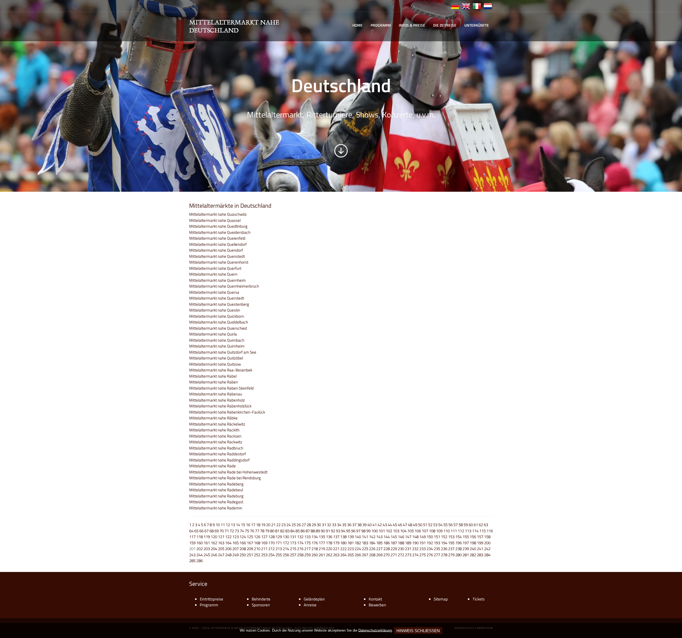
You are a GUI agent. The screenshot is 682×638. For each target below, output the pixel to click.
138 (343, 537)
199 (480, 543)
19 (263, 525)
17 (253, 525)
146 (401, 537)
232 (415, 549)
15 (243, 525)
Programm (381, 25)
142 (372, 537)
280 (458, 555)
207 (235, 549)
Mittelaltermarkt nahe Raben (213, 382)
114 (475, 531)
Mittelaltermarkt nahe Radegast (216, 502)
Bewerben (377, 605)
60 (471, 525)
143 (379, 537)
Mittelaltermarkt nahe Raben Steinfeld (221, 388)
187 (394, 543)
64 (191, 531)
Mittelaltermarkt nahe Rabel (213, 376)
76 (252, 531)
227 (379, 549)
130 (286, 537)
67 (206, 531)
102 (389, 531)
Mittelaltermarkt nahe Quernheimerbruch (224, 286)
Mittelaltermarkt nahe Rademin (215, 508)
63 (486, 525)
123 (235, 537)
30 (319, 525)
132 (300, 537)
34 (339, 525)
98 (363, 531)
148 (415, 537)
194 (444, 543)
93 (338, 531)
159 (192, 543)
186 (386, 543)
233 (422, 549)
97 (358, 531)
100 (374, 531)
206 (228, 549)
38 (359, 525)
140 (358, 537)
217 (307, 549)
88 (313, 531)
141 (365, 537)
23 (283, 525)
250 (242, 555)
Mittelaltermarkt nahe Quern (213, 274)
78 (262, 531)
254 (271, 555)
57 (455, 525)
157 (480, 537)
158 (487, 537)
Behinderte (261, 599)
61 (476, 525)
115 (482, 531)
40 (369, 525)
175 (307, 543)
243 (192, 555)
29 (314, 525)
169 (264, 543)
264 (343, 555)
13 (233, 525)
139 (350, 537)
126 (257, 537)
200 (487, 543)
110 (446, 531)
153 (451, 537)
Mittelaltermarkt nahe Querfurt (215, 268)
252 (257, 555)
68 (211, 531)
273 (408, 555)
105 (410, 531)
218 (314, 549)
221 (336, 549)
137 (336, 537)
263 (336, 555)
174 (300, 543)
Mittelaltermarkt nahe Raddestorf (217, 454)
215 (293, 549)
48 (410, 525)
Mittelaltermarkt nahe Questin (214, 310)
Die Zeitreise (444, 25)
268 (372, 555)
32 (329, 525)
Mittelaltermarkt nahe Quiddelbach (218, 322)
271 (394, 555)
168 (257, 543)
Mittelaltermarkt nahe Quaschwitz (218, 214)
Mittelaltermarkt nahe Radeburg (216, 496)
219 (322, 549)
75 (247, 531)
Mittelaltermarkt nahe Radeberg (216, 484)
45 (395, 525)
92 (333, 531)
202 (199, 549)
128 (271, 537)
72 (232, 531)
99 (368, 531)
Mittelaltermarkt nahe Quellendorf (218, 244)
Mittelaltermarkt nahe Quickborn (216, 316)
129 (278, 537)
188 (401, 543)
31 (324, 525)
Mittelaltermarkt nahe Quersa (214, 292)
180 (343, 543)
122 (228, 537)
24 (288, 525)
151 (437, 537)
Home (357, 25)
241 (480, 549)
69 (216, 531)
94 (343, 531)
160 (199, 543)
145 (394, 537)
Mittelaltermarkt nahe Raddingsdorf (219, 460)
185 (379, 543)
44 (390, 525)
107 (425, 531)
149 (422, 537)
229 (394, 549)
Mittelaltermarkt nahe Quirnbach (216, 340)
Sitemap (441, 599)
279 (451, 555)
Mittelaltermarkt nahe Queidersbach (219, 232)
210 (257, 549)
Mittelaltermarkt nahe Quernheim (217, 280)
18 (258, 525)
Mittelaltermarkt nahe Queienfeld (217, 238)
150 (430, 537)
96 (353, 531)
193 (437, 543)
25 (293, 525)
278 (444, 555)
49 (415, 525)
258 (300, 555)
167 (250, 543)
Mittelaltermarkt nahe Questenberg (219, 304)
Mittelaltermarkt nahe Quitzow (215, 364)
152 (444, 537)
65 (196, 531)
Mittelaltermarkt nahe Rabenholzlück (220, 406)
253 (264, 555)
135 (322, 537)
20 (268, 525)
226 (372, 549)
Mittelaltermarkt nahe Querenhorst (218, 262)
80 (272, 531)
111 (453, 531)
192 (430, 543)
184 (372, 543)
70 (222, 531)
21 (273, 525)
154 (458, 537)
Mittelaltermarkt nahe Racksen (215, 436)
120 (214, 537)
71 (227, 531)
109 (439, 531)
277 (437, 555)
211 (264, 549)
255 (278, 555)
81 (277, 531)
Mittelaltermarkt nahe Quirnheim (217, 346)
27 (304, 525)
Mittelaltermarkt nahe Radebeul (216, 490)
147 (408, 537)
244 (199, 555)
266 (358, 555)
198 (473, 543)
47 (405, 525)
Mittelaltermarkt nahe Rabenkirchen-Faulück (227, 412)
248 (228, 555)
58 (460, 525)
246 (214, 555)
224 (358, 549)
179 (336, 543)
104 (403, 531)
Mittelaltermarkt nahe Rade (212, 466)
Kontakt (375, 599)
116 (489, 531)
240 (473, 549)
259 (307, 555)
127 (264, 537)
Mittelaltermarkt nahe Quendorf (216, 250)
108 (432, 531)
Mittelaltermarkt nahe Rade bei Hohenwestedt (228, 472)
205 (221, 549)
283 (480, 555)
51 (425, 525)
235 (437, 549)
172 (286, 543)
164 (228, 543)
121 (221, 537)
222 (343, 549)
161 (207, 543)
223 (350, 549)
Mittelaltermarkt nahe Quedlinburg (218, 226)
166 (242, 543)
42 (379, 525)
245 (207, 555)
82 (282, 531)
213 (278, 549)
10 (218, 525)
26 (299, 525)
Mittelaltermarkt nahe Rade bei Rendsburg (225, 478)
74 (242, 531)
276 (430, 555)
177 (322, 543)
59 (466, 525)
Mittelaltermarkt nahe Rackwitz (215, 442)
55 (445, 525)
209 (250, 549)
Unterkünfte (476, 25)
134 (314, 537)
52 (430, 525)
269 (379, 555)
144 (386, 537)
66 (201, 531)
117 (192, 537)
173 (293, 543)
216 (300, 549)
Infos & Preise (412, 25)
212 (271, 549)
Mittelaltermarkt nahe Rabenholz (217, 400)
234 (430, 549)
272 (401, 555)
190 (415, 543)
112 (461, 531)
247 (221, 555)
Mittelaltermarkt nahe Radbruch (216, 448)
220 (329, 549)
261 (322, 555)
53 (435, 525)
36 (349, 525)
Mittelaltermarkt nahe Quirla (213, 334)
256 (286, 555)
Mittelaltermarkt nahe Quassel (215, 220)
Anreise (310, 605)
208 (242, 549)
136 (329, 537)
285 (192, 561)
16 (248, 525)
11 (223, 525)
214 (286, 549)
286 (199, 561)
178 (329, 543)
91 (328, 531)
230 (401, 549)
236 (444, 549)
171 (278, 543)
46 (400, 525)
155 (465, 537)
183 (365, 543)
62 (481, 525)
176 (314, 543)
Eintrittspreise (211, 599)
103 (396, 531)
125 (250, 537)
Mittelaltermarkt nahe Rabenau (215, 394)
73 (237, 531)
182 (358, 543)
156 (473, 537)
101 (382, 531)
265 (350, 555)
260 (314, 555)
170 (271, 543)
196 (458, 543)
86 (303, 531)
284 (487, 555)
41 (374, 525)
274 (415, 555)
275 (422, 555)
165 (235, 543)
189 (408, 543)
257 (293, 555)
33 (334, 525)
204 (214, 549)
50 (420, 525)
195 (451, 543)
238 (458, 549)
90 (323, 531)
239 (465, 549)
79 (267, 531)
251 (250, 555)
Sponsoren (261, 605)
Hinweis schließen (418, 630)
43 (385, 525)
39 (364, 525)
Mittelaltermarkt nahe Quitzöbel (216, 358)
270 (386, 555)
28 (309, 525)
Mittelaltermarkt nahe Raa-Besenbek (220, 370)
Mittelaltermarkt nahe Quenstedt (217, 256)
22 (278, 525)
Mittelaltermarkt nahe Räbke (213, 418)
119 (207, 537)
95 (348, 531)
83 (287, 531)
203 (207, 549)
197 (465, 543)
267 (365, 555)
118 (199, 537)
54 (440, 525)
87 (308, 531)
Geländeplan (314, 599)
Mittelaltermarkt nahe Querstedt (216, 298)
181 (350, 543)
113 (468, 531)
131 (293, 537)
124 (242, 537)
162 (214, 543)
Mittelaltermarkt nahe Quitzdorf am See (222, 352)
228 (386, 549)
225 (365, 549)
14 (238, 525)
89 (318, 531)
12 (228, 525)
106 (418, 531)
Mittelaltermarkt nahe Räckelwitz (217, 424)
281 (465, 555)
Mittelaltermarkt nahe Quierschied (218, 328)
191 (422, 543)
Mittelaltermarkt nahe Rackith (214, 430)
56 (450, 525)
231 (408, 549)
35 (344, 525)
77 (257, 531)
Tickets (479, 599)
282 (473, 555)
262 (329, 555)
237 (451, 549)
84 (292, 531)
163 (221, 543)
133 (307, 537)
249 (235, 555)
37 (354, 525)
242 (487, 549)
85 (297, 531)
